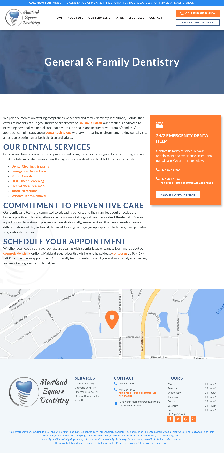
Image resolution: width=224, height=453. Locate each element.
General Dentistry (84, 383)
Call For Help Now (200, 13)
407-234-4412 (187, 180)
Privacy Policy (136, 443)
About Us (74, 17)
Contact (155, 17)
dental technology (58, 132)
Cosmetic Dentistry (85, 387)
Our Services (98, 17)
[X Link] (178, 419)
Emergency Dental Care (28, 171)
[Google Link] (186, 419)
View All (79, 400)
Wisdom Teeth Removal (28, 196)
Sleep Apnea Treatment (28, 186)
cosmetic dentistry (17, 253)
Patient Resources (128, 17)
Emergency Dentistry (86, 391)
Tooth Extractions (24, 191)
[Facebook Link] (170, 419)
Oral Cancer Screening (27, 181)
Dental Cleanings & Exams (30, 166)
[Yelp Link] (193, 419)
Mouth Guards (21, 176)
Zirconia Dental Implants (88, 396)
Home (59, 17)
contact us (119, 253)
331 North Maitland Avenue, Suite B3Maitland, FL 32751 (140, 403)
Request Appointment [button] (197, 22)
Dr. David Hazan (90, 123)
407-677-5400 (170, 169)
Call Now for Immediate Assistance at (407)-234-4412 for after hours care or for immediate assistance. (112, 2)
